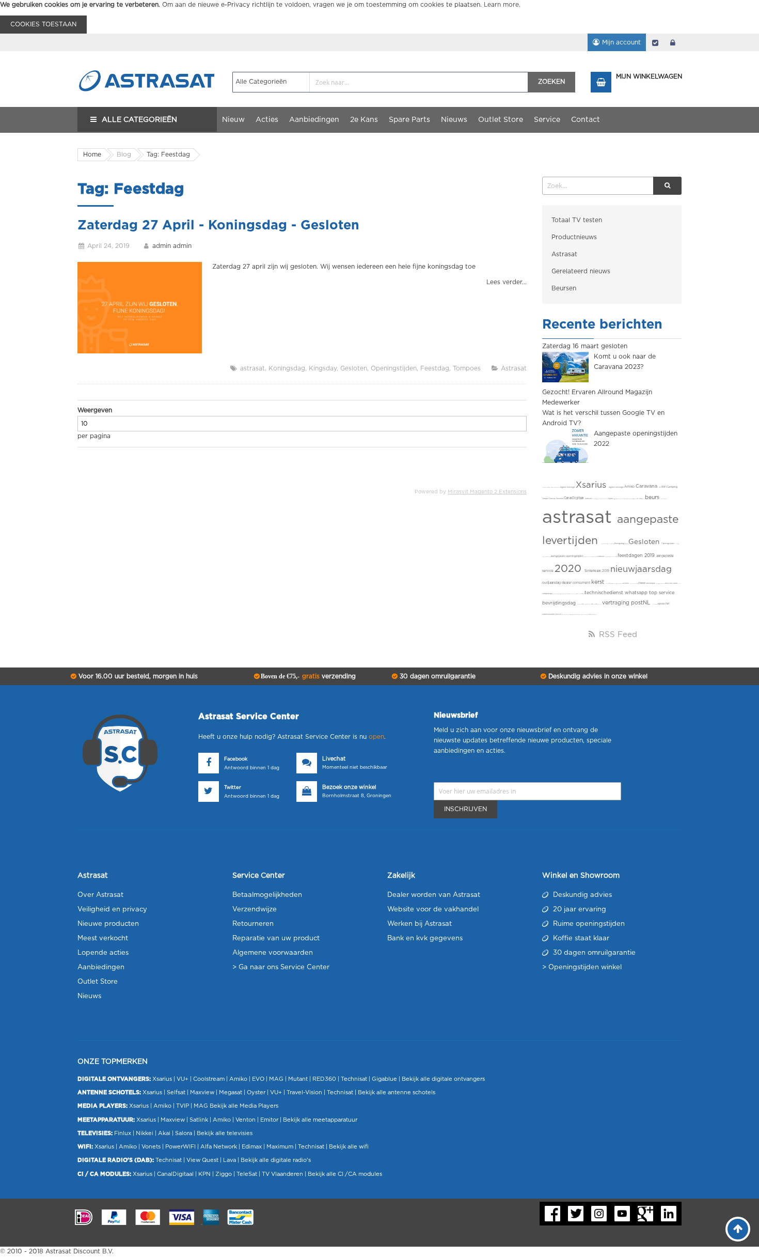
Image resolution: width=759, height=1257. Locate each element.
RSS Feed (616, 635)
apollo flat (664, 603)
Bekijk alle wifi (349, 1147)
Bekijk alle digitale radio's (276, 1160)
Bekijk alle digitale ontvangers (443, 1079)
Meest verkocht (102, 938)
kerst (598, 582)
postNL (641, 603)
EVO (258, 1079)
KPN (204, 1174)
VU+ (182, 1079)
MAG (276, 1079)
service (558, 614)
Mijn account (621, 42)
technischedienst (604, 593)
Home (92, 154)
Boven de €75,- (307, 676)
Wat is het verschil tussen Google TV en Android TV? (603, 418)
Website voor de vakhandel (433, 909)
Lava (230, 1160)
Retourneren (253, 924)
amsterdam (651, 583)
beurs (653, 497)
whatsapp (637, 593)
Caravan (552, 499)
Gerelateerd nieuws (580, 271)
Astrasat (514, 368)
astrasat (252, 368)
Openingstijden (394, 368)
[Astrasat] (147, 60)
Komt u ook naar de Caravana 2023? (625, 361)
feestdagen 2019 (637, 555)
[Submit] (667, 186)
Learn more (501, 5)
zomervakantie (548, 614)
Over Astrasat (100, 895)
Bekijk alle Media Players (244, 1106)
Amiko (630, 486)
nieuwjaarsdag (641, 569)
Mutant (298, 1079)
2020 (569, 569)
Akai (164, 1133)
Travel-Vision (304, 1092)
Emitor (269, 1120)
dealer (567, 582)
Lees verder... (506, 282)
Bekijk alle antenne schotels (396, 1092)
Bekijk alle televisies (224, 1133)
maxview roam (671, 583)
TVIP (182, 1106)
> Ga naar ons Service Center (280, 967)
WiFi (664, 487)
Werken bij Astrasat (419, 924)
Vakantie (560, 499)
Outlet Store (97, 982)
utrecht (601, 556)
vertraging (616, 603)
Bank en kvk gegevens (425, 938)
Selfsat (176, 1092)
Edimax (252, 1147)
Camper (545, 499)
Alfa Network (218, 1147)
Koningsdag (286, 368)
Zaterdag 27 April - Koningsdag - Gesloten (218, 225)
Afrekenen (655, 42)
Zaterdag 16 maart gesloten (584, 346)
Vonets (151, 1147)
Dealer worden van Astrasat (433, 895)
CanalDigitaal (574, 498)
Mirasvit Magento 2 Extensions (487, 491)
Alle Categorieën (139, 119)
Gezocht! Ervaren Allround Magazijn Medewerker (597, 397)
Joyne (610, 499)
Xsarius (592, 485)
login (673, 42)
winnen (626, 583)
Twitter (232, 787)
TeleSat (246, 1174)
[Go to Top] (737, 1229)
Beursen (563, 288)
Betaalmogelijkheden (267, 895)
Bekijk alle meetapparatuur (320, 1120)
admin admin (172, 246)
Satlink (198, 1120)
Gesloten (353, 368)
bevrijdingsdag (559, 603)
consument (582, 582)
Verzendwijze (254, 909)
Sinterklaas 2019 (597, 570)
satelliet (588, 499)
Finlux (122, 1133)
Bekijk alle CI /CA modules (345, 1174)
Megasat (230, 1092)
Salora (183, 1133)
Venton (245, 1120)
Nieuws (89, 996)
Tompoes (467, 368)
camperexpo (547, 594)
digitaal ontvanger (568, 487)
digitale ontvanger (616, 487)
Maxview (202, 1092)
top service (661, 593)
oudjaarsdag (552, 582)
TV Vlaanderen (282, 1174)
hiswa (642, 583)
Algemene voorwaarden (272, 953)
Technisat (354, 1079)
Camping (672, 487)
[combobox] (380, 82)
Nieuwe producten (108, 924)
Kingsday (323, 368)
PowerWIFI (180, 1147)
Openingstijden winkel (585, 967)
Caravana (647, 486)
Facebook (235, 759)
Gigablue (384, 1079)
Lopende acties (103, 953)
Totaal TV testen (576, 220)
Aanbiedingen (100, 967)
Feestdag (434, 368)
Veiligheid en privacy (112, 909)
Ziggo (223, 1174)
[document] (379, 17)
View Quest (202, 1160)
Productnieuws (574, 237)
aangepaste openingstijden (567, 556)
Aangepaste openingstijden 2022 (635, 438)
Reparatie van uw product (276, 938)
